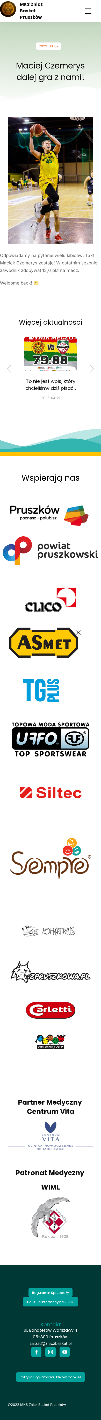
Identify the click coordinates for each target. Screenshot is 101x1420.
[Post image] (50, 354)
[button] (88, 11)
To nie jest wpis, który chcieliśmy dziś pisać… (50, 384)
